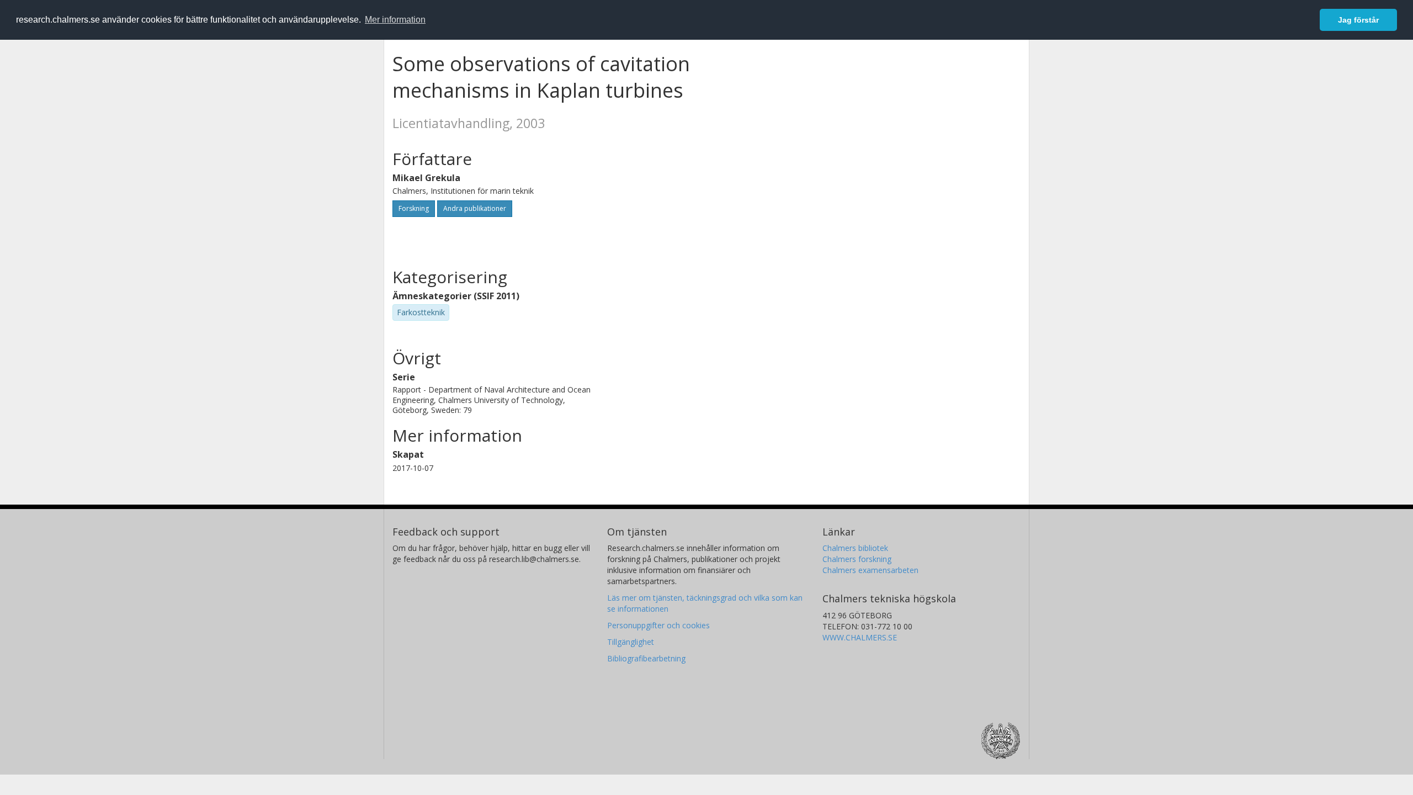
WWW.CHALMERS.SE (859, 637)
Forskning (414, 208)
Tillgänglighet (630, 642)
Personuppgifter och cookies (658, 625)
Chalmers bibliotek (855, 548)
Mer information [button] (395, 19)
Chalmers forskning (856, 559)
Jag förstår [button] (1358, 19)
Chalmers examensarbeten (870, 570)
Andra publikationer (474, 208)
